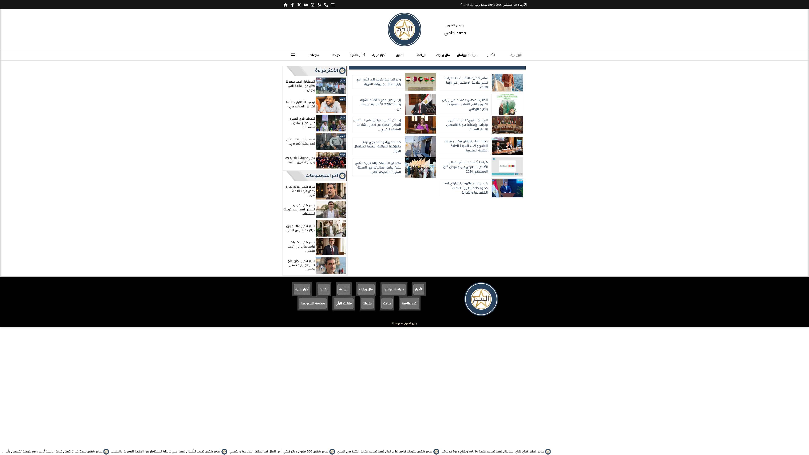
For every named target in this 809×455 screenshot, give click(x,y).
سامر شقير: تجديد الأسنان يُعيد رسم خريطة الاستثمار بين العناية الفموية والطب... (166, 451)
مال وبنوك (443, 55)
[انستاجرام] (312, 4)
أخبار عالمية (357, 55)
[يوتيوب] (306, 4)
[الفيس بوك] (292, 4)
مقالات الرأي (344, 303)
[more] (332, 4)
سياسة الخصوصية (313, 303)
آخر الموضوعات (321, 176)
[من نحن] (326, 4)
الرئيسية (516, 55)
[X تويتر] (299, 4)
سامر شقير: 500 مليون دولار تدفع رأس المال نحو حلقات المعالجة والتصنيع (278, 451)
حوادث (336, 55)
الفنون (400, 55)
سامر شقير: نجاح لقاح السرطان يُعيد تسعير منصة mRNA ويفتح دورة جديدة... (492, 451)
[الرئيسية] (285, 4)
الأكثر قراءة (326, 71)
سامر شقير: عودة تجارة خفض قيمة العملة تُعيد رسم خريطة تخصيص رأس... (52, 451)
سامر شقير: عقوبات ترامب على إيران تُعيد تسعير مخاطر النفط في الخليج (385, 451)
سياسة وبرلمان (467, 55)
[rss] (319, 4)
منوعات (314, 55)
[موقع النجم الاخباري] (404, 29)
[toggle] (293, 54)
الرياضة (421, 55)
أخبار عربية (379, 55)
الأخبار (491, 55)
